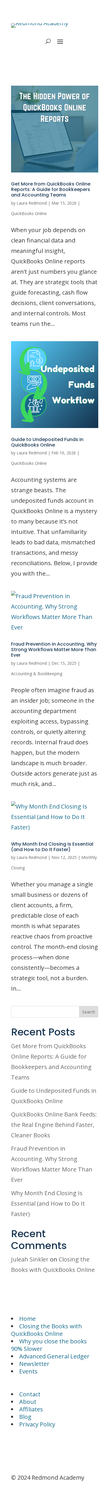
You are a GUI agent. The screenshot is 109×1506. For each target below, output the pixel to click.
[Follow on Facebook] (15, 1448)
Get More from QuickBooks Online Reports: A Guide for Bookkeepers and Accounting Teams (50, 189)
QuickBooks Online (29, 213)
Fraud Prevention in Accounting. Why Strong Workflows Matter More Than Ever (54, 649)
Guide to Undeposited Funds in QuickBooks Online (47, 442)
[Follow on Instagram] (27, 1448)
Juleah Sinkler (30, 1259)
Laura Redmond (32, 203)
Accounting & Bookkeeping (36, 673)
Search (88, 1012)
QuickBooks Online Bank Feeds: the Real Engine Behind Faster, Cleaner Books (54, 1124)
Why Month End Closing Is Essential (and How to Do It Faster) (52, 847)
